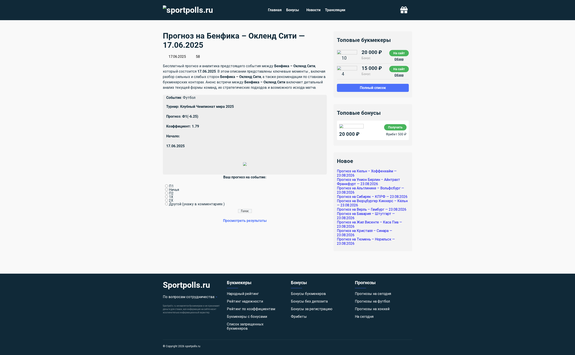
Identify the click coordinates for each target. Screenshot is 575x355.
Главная (275, 10)
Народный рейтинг (243, 294)
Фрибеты (299, 316)
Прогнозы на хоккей (372, 309)
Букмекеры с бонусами (247, 316)
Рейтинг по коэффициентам (251, 309)
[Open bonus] (404, 10)
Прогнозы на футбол (372, 301)
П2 (171, 193)
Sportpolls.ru (186, 285)
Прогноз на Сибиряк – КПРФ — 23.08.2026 (372, 197)
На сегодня (364, 316)
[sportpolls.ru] (188, 10)
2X (171, 200)
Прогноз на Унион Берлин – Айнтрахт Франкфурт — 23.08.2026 (368, 182)
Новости (313, 10)
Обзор (399, 59)
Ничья (174, 190)
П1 (171, 186)
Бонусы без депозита (309, 301)
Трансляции (335, 10)
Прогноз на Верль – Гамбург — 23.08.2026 (371, 209)
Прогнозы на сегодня (373, 294)
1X (171, 197)
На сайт (399, 53)
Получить (395, 127)
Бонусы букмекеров (308, 294)
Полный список (373, 88)
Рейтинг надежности (245, 301)
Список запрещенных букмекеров (245, 326)
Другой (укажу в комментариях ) (197, 204)
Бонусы (292, 10)
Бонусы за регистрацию (311, 309)
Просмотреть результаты (245, 221)
